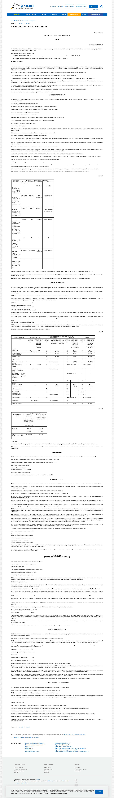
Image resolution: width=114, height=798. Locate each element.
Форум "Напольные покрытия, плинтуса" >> (67, 750)
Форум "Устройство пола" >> (62, 745)
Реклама (46, 772)
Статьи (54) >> (29, 746)
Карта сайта (78, 771)
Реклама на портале (81, 6)
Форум (84, 14)
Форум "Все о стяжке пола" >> (63, 746)
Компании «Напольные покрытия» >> (35, 745)
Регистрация (47, 767)
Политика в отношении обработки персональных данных (26, 781)
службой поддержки (50, 780)
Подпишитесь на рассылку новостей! (74, 734)
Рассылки (60, 6)
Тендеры (43, 14)
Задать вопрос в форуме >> (62, 743)
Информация (74, 14)
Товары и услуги (31, 14)
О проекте (53, 6)
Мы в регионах (95, 14)
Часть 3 (28, 23)
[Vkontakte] (76, 781)
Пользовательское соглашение (21, 783)
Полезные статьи (18, 771)
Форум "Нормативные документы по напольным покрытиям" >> (72, 751)
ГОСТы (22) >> (29, 748)
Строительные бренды (81, 769)
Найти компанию (18, 767)
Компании (53, 14)
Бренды (63, 14)
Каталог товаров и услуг (20, 769)
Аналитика (16, 14)
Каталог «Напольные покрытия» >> (34, 743)
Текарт (38, 779)
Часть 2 (21, 23)
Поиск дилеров (48, 769)
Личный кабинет (69, 6)
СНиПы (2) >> (29, 750)
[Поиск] (101, 6)
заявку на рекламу (65, 780)
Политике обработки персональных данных (55, 793)
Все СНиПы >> (15, 737)
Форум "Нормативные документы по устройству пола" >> (70, 748)
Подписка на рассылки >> (32, 751)
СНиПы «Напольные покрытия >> (30, 737)
